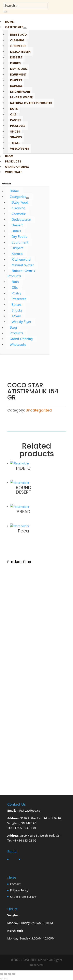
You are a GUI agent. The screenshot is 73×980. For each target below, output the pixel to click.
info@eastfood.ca (28, 810)
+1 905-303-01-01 (24, 828)
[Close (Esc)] (13, 974)
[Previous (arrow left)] (1, 978)
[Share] (9, 974)
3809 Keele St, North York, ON (40, 835)
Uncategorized (39, 410)
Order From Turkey (23, 897)
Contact (15, 884)
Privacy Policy (19, 890)
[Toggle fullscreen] (5, 974)
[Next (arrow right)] (5, 978)
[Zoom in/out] (1, 974)
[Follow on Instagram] (66, 7)
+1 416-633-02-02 (24, 840)
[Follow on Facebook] (58, 7)
